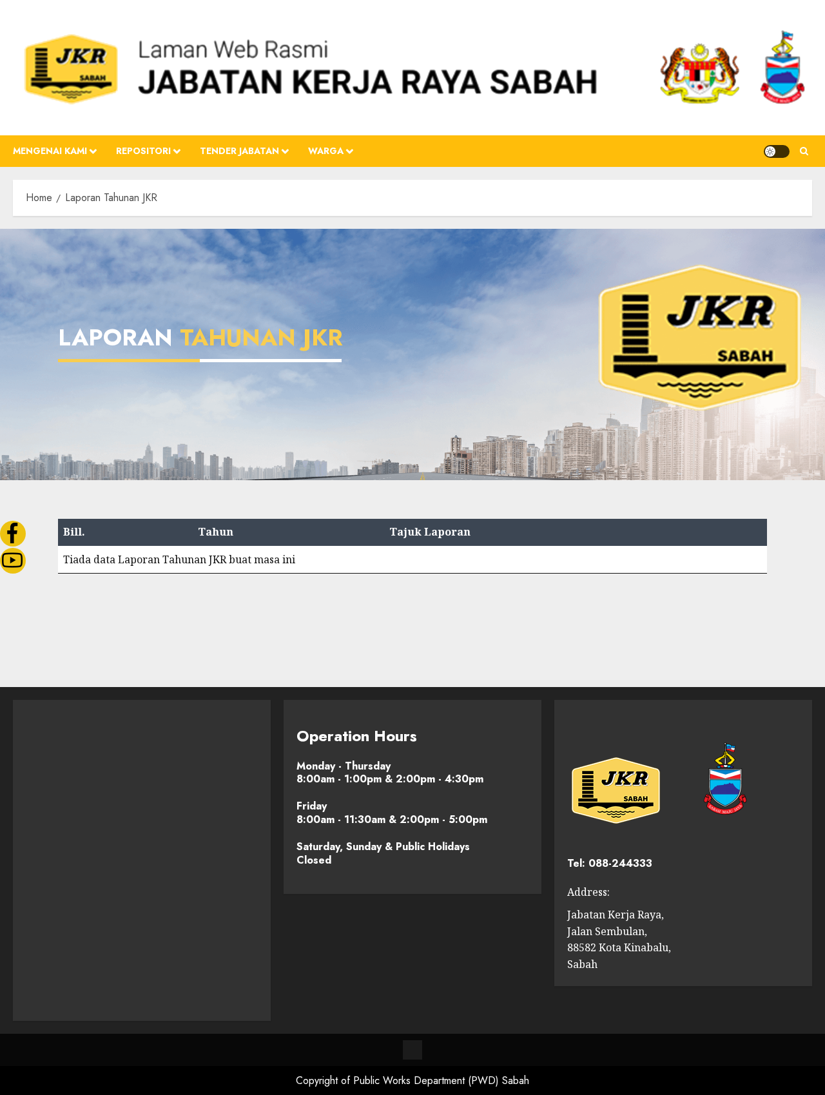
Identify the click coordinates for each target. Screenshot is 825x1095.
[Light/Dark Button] (777, 151)
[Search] (804, 151)
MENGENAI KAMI (50, 150)
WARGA (326, 150)
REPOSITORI (143, 150)
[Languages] (412, 1050)
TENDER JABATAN (239, 150)
